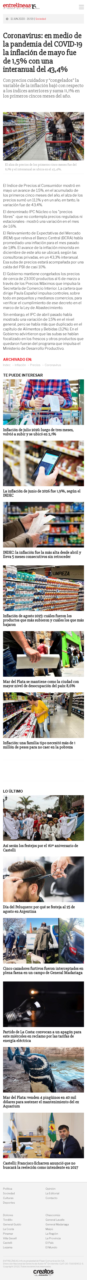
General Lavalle (55, 1219)
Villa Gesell (10, 1238)
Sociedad (40, 18)
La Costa (8, 1229)
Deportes (9, 1202)
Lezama (7, 1247)
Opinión (50, 1188)
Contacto (51, 1198)
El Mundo (51, 1247)
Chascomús (53, 1215)
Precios (35, 365)
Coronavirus (53, 365)
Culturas (8, 1198)
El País (50, 1242)
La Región (52, 1233)
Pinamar (8, 1233)
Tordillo (8, 1219)
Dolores (8, 1215)
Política (7, 1188)
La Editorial (52, 1193)
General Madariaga (57, 1224)
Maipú (49, 1229)
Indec (7, 365)
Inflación (20, 365)
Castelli (7, 1242)
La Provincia (53, 1238)
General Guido (12, 1224)
